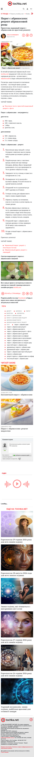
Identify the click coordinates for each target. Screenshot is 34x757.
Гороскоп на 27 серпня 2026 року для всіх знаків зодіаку (16, 641)
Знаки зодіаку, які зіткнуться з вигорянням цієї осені (15, 607)
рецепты (4, 44)
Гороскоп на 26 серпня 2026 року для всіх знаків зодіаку (16, 674)
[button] (27, 8)
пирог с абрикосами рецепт (17, 318)
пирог (28, 311)
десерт (9, 311)
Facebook (22, 298)
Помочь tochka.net (17, 14)
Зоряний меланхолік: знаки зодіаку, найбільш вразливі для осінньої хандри (16, 709)
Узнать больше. (5, 752)
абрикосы (20, 313)
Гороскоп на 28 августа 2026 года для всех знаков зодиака (16, 574)
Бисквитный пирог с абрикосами (16, 394)
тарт (8, 324)
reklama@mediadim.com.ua (7, 737)
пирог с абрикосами (14, 315)
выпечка (10, 313)
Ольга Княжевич (13, 35)
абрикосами (5, 78)
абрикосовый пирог (14, 320)
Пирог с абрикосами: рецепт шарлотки (14, 429)
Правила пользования (6, 747)
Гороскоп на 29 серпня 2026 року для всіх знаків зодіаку (16, 540)
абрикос (19, 311)
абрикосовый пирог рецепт (17, 322)
